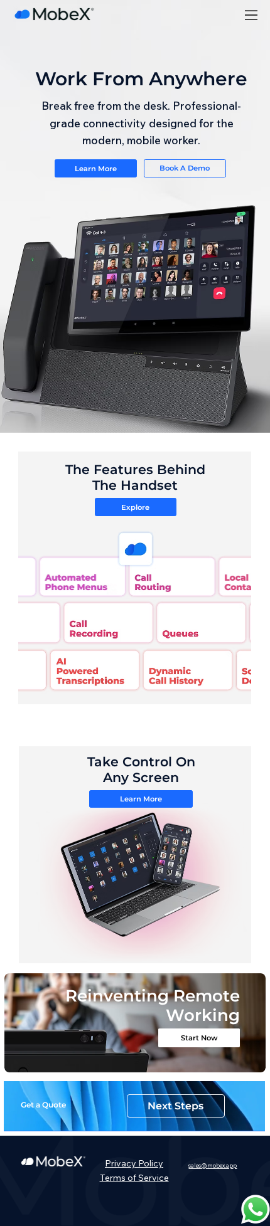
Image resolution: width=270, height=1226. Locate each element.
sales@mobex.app (212, 1165)
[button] (243, 1116)
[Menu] (252, 15)
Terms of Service (134, 1177)
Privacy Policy (134, 1163)
